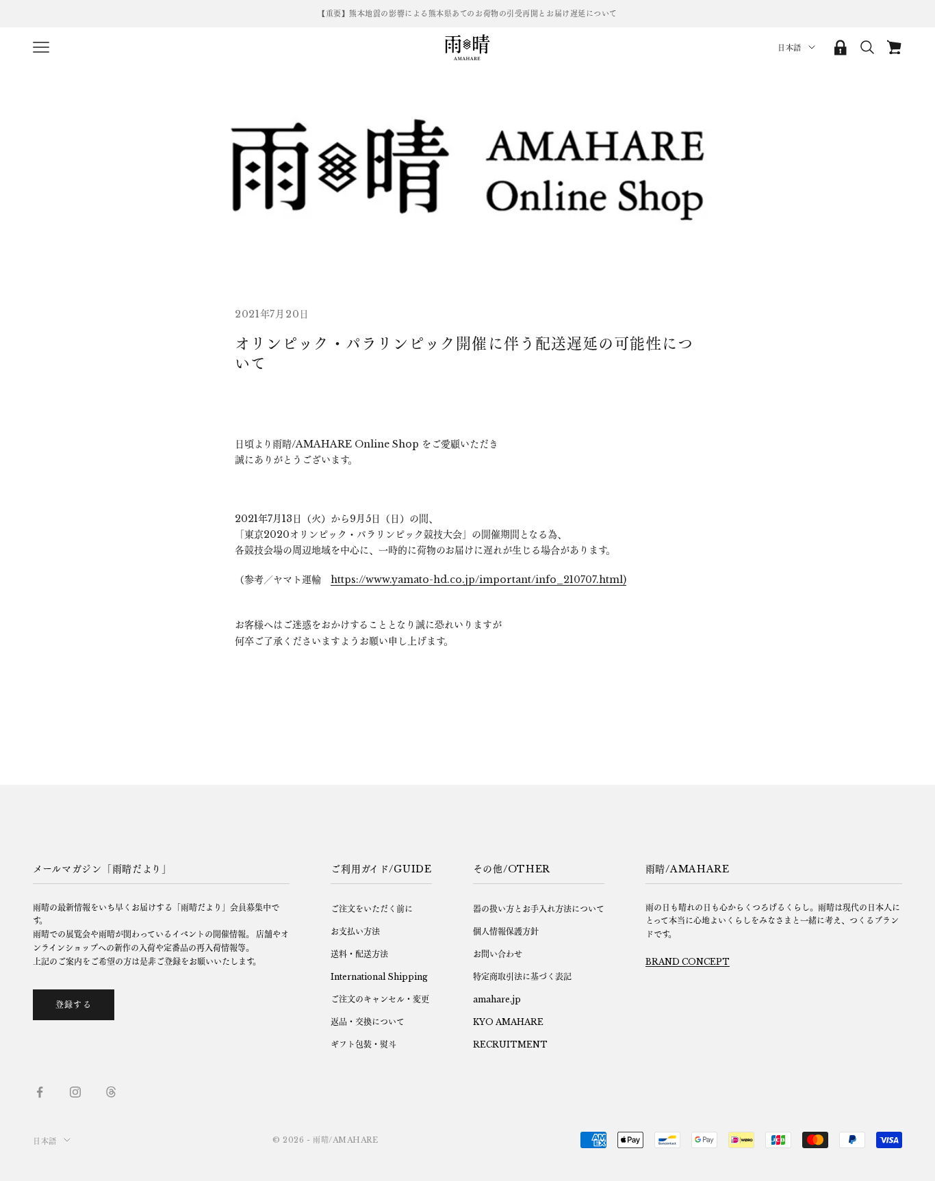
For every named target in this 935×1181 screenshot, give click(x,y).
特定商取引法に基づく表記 (522, 977)
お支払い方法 (355, 931)
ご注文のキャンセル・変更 (380, 999)
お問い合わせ (497, 954)
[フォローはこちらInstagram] (75, 1092)
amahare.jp (497, 999)
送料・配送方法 (359, 954)
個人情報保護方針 (506, 931)
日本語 (790, 48)
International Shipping (379, 977)
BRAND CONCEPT (687, 962)
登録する (73, 1005)
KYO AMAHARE (508, 1022)
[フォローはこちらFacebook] (40, 1092)
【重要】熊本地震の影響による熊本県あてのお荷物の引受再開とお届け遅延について (467, 13)
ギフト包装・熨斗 (363, 1044)
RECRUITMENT (510, 1044)
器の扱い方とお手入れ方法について (538, 909)
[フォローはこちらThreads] (111, 1092)
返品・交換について (368, 1022)
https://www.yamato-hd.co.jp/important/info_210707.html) (478, 579)
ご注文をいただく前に (372, 909)
